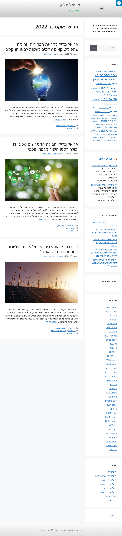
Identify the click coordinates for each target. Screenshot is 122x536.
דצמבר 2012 (112, 441)
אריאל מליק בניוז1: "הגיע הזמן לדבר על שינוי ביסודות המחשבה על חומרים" (104, 263)
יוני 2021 (113, 409)
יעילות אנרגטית (96, 121)
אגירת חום (94, 71)
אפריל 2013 (112, 425)
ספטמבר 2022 (111, 376)
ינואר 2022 (112, 397)
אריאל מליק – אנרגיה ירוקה (106, 476)
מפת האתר (45, 530)
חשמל (102, 115)
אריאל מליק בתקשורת (108, 492)
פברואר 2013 (111, 433)
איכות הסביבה (108, 75)
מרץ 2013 (113, 429)
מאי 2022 (113, 388)
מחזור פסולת (112, 500)
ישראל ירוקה (113, 124)
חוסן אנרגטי (108, 115)
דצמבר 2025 (111, 307)
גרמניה (110, 104)
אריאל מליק (70, 4)
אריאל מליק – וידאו (109, 480)
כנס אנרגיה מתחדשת (58, 331)
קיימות (107, 140)
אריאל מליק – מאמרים (108, 484)
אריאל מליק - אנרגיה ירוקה (66, 126)
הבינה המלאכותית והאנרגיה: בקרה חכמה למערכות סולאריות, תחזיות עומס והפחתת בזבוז (104, 253)
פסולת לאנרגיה (99, 130)
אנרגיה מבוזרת (96, 88)
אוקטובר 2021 (111, 401)
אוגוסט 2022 (111, 380)
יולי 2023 (113, 344)
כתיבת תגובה (71, 128)
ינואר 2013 (112, 437)
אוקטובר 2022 (111, 372)
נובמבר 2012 (111, 445)
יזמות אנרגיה (103, 118)
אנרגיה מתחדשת (109, 91)
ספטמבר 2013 (111, 421)
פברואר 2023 (111, 360)
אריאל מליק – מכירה (109, 488)
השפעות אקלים (111, 496)
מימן (100, 124)
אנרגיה (114, 83)
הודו (106, 104)
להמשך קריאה (60, 119)
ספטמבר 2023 (111, 336)
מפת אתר (113, 515)
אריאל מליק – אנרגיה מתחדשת (104, 165)
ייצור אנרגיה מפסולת (109, 121)
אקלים (101, 95)
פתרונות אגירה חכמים (104, 137)
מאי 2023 (113, 352)
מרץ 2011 (113, 449)
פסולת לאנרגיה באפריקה (109, 134)
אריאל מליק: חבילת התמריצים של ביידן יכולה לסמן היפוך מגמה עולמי (45, 147)
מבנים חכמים (106, 124)
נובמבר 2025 (111, 311)
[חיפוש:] (107, 48)
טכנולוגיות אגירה (112, 118)
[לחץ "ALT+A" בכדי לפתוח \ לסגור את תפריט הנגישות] (119, 3)
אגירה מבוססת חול (112, 71)
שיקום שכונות (101, 140)
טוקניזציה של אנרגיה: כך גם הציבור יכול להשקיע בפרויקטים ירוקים (104, 232)
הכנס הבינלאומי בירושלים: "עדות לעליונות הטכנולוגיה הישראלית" (42, 249)
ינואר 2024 (112, 331)
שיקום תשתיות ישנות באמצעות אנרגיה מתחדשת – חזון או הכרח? (105, 242)
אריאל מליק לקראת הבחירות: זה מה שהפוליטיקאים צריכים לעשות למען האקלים (41, 47)
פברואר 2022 (111, 393)
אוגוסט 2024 (111, 327)
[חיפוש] (93, 48)
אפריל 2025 (112, 323)
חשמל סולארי (95, 115)
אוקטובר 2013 (111, 417)
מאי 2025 (113, 319)
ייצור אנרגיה (95, 118)
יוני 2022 (113, 384)
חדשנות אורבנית (105, 112)
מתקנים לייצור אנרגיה (104, 127)
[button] (102, 8)
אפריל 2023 (112, 356)
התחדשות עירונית (104, 108)
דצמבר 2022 (111, 364)
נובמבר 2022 (111, 368)
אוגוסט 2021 (112, 405)
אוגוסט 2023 (111, 340)
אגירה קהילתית (101, 71)
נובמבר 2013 (111, 413)
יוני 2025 (113, 315)
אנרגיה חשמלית (103, 83)
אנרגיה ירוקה (71, 228)
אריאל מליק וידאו (107, 158)
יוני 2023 (113, 348)
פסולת (111, 131)
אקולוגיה (107, 95)
